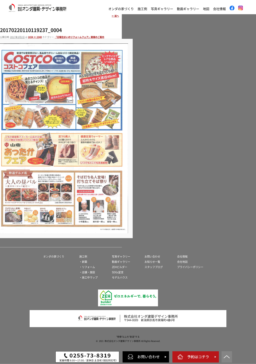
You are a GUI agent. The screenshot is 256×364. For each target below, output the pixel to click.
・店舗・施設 (87, 272)
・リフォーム (87, 267)
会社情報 (219, 8)
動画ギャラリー (188, 8)
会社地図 (182, 261)
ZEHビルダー (119, 267)
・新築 (83, 261)
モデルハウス (120, 277)
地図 (206, 8)
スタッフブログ (153, 267)
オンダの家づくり (121, 8)
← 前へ (115, 16)
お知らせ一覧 (152, 261)
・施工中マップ (88, 277)
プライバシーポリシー (190, 267)
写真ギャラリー (162, 8)
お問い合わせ (152, 256)
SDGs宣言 (118, 272)
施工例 (142, 8)
